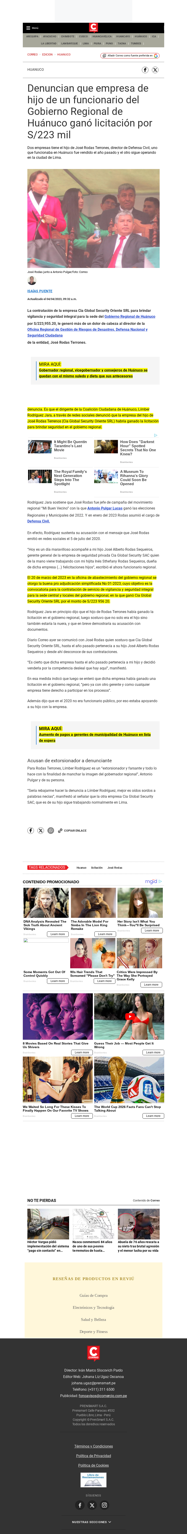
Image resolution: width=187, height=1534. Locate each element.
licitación (97, 867)
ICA (154, 36)
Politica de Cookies (93, 1465)
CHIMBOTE (67, 36)
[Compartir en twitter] (155, 70)
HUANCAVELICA (102, 36)
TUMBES (136, 43)
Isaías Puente (39, 291)
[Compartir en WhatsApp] (50, 830)
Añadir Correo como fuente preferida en (130, 55)
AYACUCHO (49, 36)
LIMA (86, 43)
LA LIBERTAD (49, 43)
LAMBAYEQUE (69, 43)
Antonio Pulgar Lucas (104, 508)
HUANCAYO (123, 36)
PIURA (97, 43)
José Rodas (114, 867)
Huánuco (35, 70)
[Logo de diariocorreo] (93, 28)
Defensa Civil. (38, 521)
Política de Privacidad (93, 1456)
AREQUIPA (32, 36)
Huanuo (82, 867)
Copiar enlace (75, 830)
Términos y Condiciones (93, 1446)
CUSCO (83, 36)
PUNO (109, 43)
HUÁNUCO (141, 36)
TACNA (122, 43)
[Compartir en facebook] (145, 70)
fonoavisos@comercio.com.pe (103, 1396)
